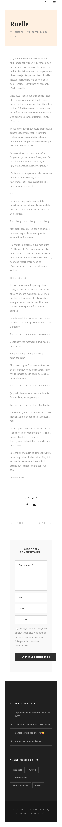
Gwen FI (19, 32)
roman (38, 785)
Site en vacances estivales (28, 741)
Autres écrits (40, 32)
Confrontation (20, 777)
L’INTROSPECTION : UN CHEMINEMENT (32, 724)
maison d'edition (20, 785)
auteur (32, 770)
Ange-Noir (17, 770)
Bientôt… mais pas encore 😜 (29, 732)
